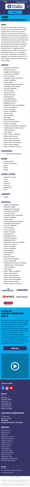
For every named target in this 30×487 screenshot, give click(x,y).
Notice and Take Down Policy (8, 481)
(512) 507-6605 (6, 399)
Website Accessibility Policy (22, 481)
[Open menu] (28, 6)
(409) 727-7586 (6, 408)
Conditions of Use (25, 480)
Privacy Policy (3, 480)
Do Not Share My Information (14, 480)
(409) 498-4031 (6, 404)
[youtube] (11, 388)
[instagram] (7, 388)
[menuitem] (6, 470)
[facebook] (3, 388)
